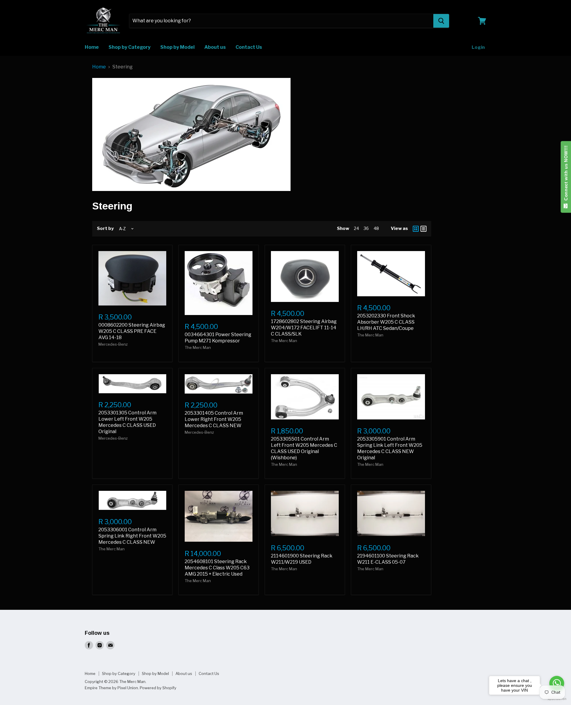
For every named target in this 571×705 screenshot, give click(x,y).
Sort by (105, 228)
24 (356, 228)
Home (92, 47)
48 (376, 228)
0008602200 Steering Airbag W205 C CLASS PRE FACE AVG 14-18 (131, 331)
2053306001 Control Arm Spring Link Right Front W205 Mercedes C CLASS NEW (132, 536)
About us (215, 47)
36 (366, 228)
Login (478, 47)
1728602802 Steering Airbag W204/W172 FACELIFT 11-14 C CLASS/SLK (304, 328)
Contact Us (249, 47)
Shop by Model (177, 47)
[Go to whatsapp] (556, 683)
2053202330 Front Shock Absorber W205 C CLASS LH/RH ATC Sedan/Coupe (386, 322)
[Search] (441, 21)
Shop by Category (129, 47)
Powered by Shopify (158, 687)
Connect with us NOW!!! (565, 174)
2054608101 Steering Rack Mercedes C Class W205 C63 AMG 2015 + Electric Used (217, 568)
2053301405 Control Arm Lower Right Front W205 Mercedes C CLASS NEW (214, 419)
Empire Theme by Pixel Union (111, 687)
